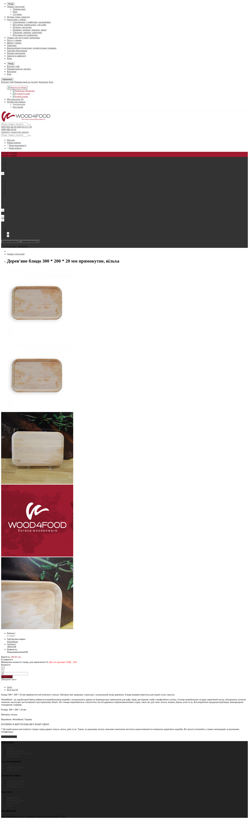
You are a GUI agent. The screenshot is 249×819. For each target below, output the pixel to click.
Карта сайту (13, 769)
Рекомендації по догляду (19, 69)
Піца (15, 12)
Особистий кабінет (16, 781)
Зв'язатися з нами (15, 767)
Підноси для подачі (22, 27)
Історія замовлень (15, 783)
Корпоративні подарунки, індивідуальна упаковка (31, 48)
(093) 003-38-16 (8, 127)
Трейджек (12, 45)
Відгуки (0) (12, 690)
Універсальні (19, 9)
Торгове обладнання (17, 50)
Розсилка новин (15, 786)
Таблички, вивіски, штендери (27, 32)
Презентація (13, 756)
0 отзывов (11, 636)
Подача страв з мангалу (18, 17)
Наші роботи (15, 148)
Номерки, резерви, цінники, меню (29, 30)
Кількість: (6, 664)
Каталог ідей (13, 66)
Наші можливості (17, 145)
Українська (29, 91)
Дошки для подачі (15, 6)
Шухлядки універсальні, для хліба (29, 24)
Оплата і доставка (15, 750)
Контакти (11, 71)
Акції (9, 805)
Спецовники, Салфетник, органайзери (32, 22)
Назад (10, 4)
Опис (9, 687)
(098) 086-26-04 (8, 129)
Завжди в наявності (16, 56)
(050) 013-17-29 (24, 127)
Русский (26, 94)
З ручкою (17, 14)
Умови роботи (14, 142)
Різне (9, 58)
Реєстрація (18, 107)
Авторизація (19, 104)
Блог (9, 74)
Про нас (11, 140)
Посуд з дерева (14, 40)
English (24, 96)
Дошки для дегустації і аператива (23, 37)
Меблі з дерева (14, 43)
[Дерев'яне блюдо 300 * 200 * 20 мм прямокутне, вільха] (37, 338)
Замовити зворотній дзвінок (15, 132)
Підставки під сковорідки (25, 35)
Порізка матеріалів (16, 53)
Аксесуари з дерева (16, 19)
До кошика (6, 677)
